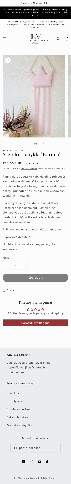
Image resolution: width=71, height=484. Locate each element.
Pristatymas (14, 401)
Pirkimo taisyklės (17, 417)
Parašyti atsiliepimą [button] (35, 323)
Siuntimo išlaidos (29, 168)
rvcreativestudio (31, 478)
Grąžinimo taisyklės (19, 425)
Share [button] (10, 290)
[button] (4, 39)
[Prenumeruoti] (56, 448)
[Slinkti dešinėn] (43, 144)
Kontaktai (13, 393)
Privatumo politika (18, 409)
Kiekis (6, 257)
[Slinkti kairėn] (28, 144)
